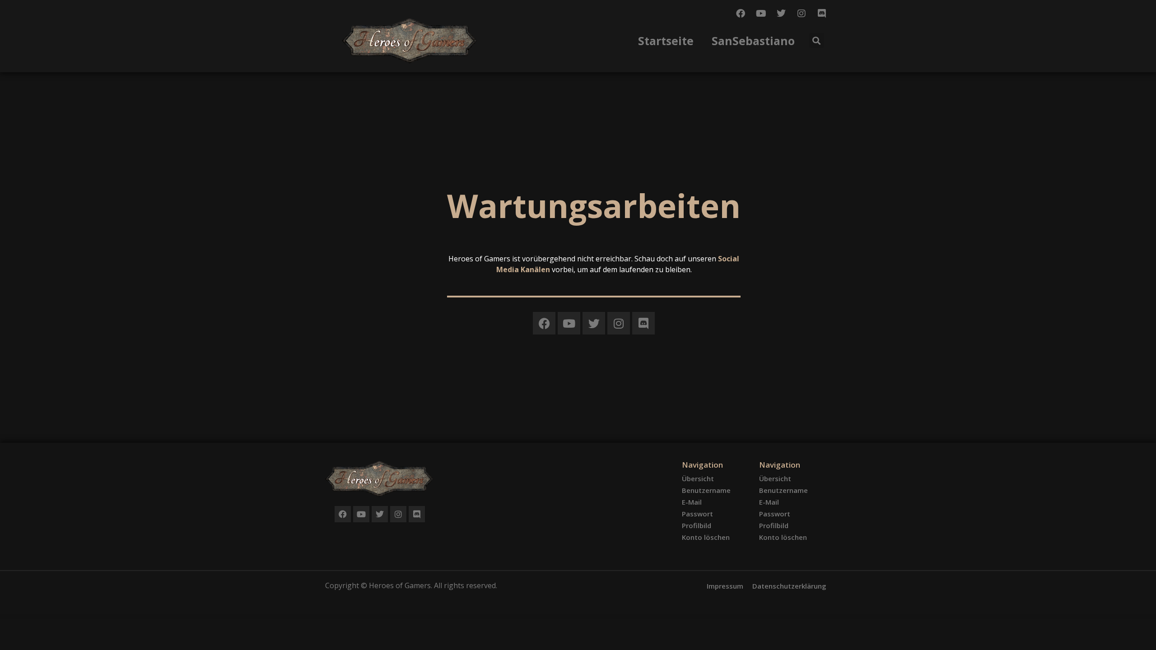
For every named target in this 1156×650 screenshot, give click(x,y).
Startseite (666, 40)
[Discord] (822, 14)
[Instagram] (801, 14)
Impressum (725, 585)
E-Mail (692, 501)
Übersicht (698, 478)
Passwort (697, 513)
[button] (816, 40)
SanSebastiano (753, 40)
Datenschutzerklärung (789, 585)
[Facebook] (741, 14)
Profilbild (696, 525)
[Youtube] (761, 14)
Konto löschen (706, 537)
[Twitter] (781, 14)
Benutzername (706, 490)
